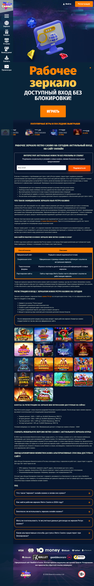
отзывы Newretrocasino (49, 221)
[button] (90, 68)
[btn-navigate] (7, 16)
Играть (53, 111)
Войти (68, 4)
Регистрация (84, 4)
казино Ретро (47, 296)
